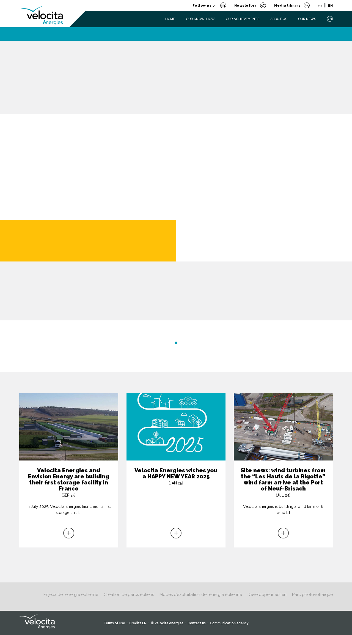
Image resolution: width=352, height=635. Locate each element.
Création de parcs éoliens (129, 594)
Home (170, 19)
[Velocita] (42, 12)
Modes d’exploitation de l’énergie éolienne (201, 594)
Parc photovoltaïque (312, 594)
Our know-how (200, 19)
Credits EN (138, 623)
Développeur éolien (267, 594)
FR (320, 6)
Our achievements (242, 19)
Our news (307, 19)
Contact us (197, 623)
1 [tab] (176, 343)
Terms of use (114, 623)
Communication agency (229, 623)
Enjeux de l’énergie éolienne (70, 594)
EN (330, 6)
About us (278, 19)
